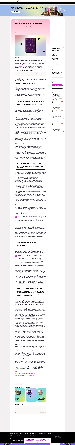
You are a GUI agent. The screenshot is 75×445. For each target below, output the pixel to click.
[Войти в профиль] (64, 1)
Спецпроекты (53, 3)
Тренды (24, 3)
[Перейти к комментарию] (57, 96)
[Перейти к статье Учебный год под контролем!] (31, 395)
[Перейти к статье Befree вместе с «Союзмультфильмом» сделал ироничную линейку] (57, 60)
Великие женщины (37, 3)
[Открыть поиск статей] (62, 1)
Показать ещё (57, 85)
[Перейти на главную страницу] (15, 1)
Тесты (32, 3)
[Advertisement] (57, 33)
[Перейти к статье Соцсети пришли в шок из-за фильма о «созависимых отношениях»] (57, 80)
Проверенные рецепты (46, 3)
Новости (20, 3)
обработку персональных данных (41, 440)
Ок (37, 442)
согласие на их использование (30, 440)
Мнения (28, 3)
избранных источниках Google (33, 73)
